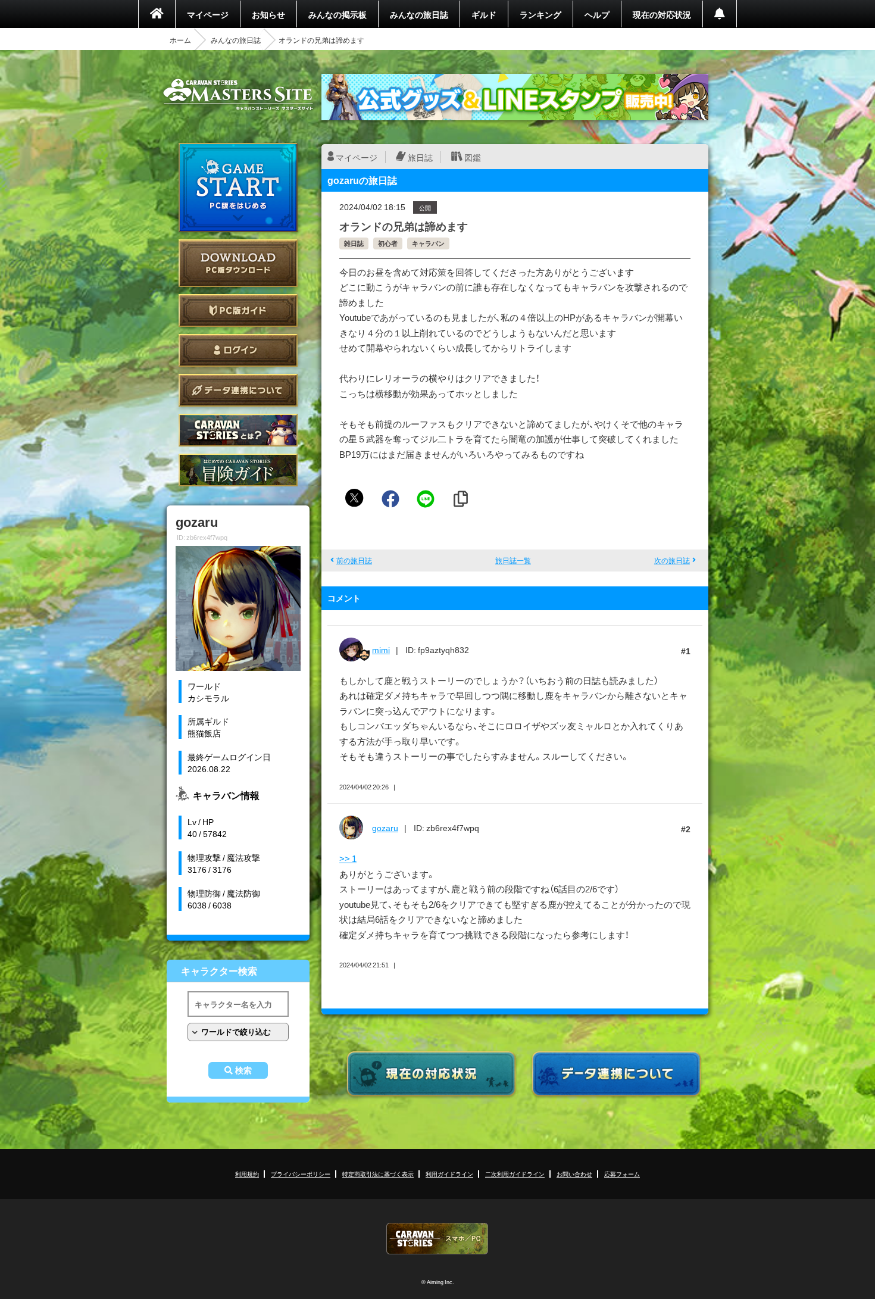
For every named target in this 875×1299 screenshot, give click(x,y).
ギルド (483, 14)
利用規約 (247, 1173)
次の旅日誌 (672, 560)
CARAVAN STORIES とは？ (238, 430)
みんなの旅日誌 (419, 14)
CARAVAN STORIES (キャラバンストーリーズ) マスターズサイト (238, 94)
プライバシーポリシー (300, 1173)
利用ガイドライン (449, 1173)
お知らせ (268, 14)
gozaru (385, 827)
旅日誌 (420, 157)
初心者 (388, 243)
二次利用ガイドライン (515, 1173)
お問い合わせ (574, 1173)
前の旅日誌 (354, 560)
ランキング (540, 14)
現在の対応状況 (662, 14)
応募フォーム (622, 1173)
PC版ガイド (238, 310)
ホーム (180, 40)
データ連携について (238, 390)
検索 (243, 1070)
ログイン (238, 350)
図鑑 (472, 157)
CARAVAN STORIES (437, 1238)
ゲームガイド (238, 470)
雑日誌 (354, 243)
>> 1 (348, 858)
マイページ (208, 14)
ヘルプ (597, 14)
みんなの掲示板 (337, 14)
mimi (381, 649)
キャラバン (428, 243)
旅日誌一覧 (513, 560)
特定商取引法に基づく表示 (378, 1173)
